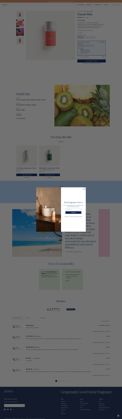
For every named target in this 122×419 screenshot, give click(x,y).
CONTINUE (73, 212)
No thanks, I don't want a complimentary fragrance (73, 216)
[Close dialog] (84, 189)
